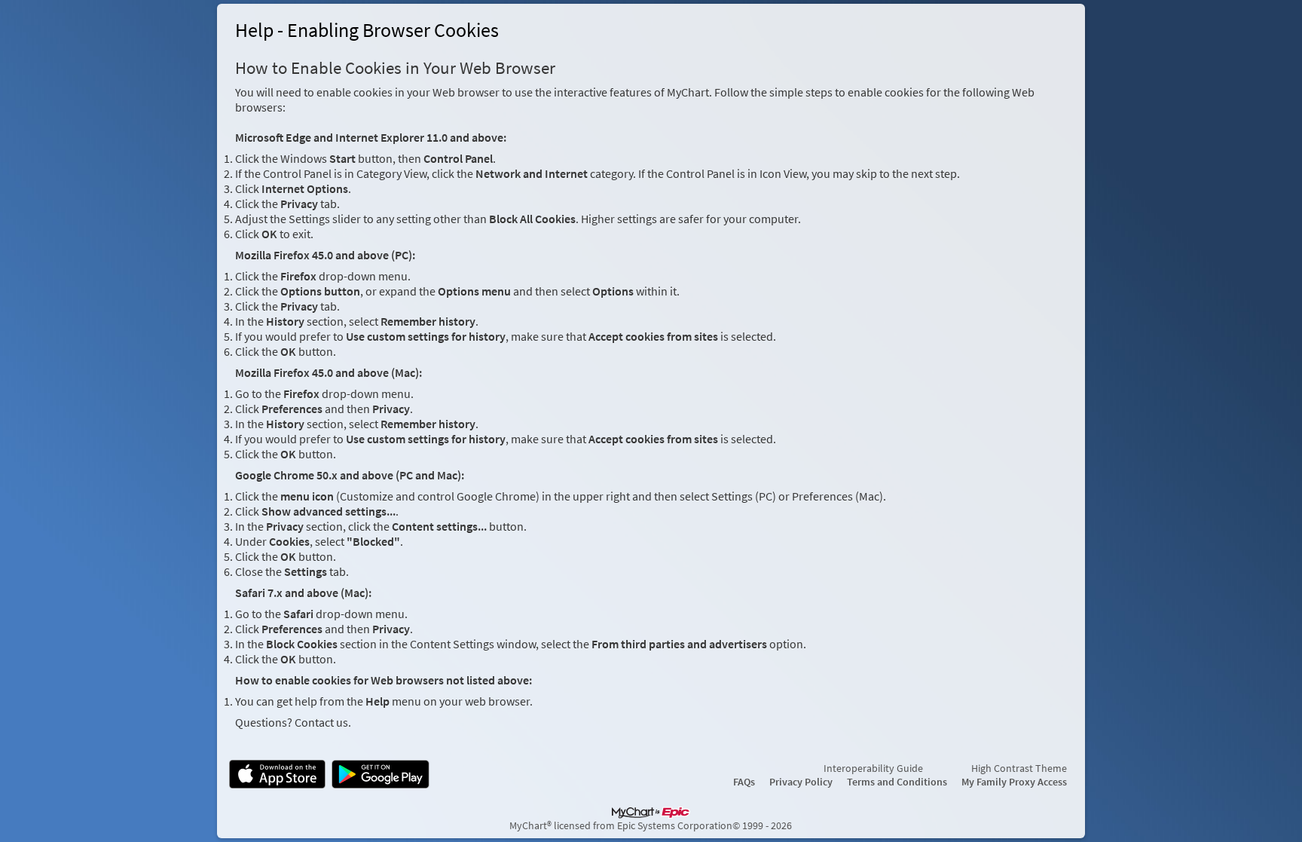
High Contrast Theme (1019, 768)
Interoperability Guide (873, 768)
